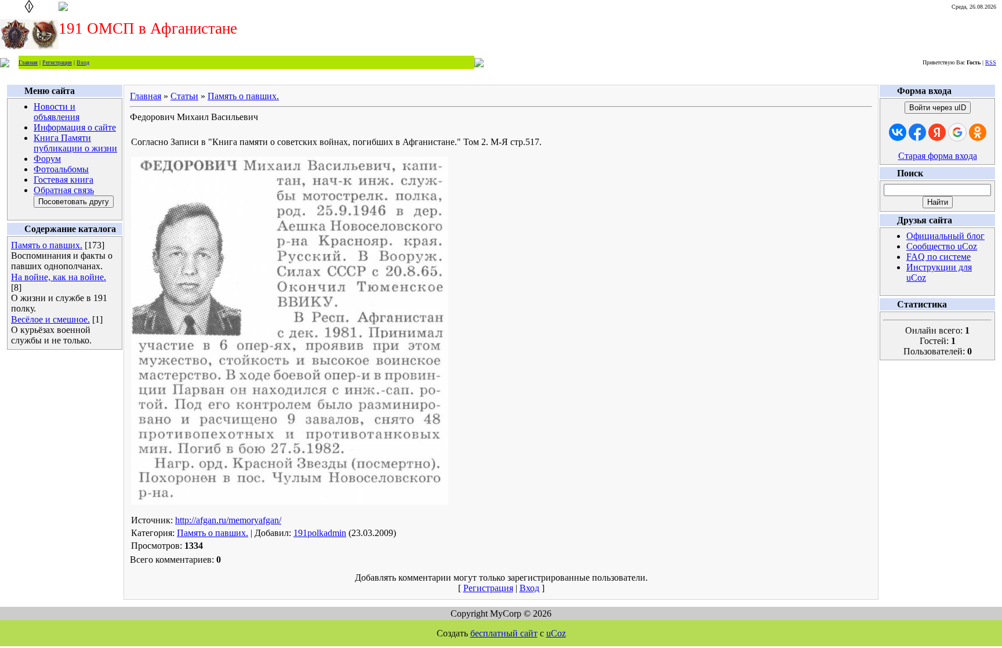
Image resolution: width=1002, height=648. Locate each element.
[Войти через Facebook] (917, 132)
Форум (47, 159)
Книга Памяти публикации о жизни (75, 143)
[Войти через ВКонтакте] (897, 132)
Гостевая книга (63, 179)
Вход (83, 62)
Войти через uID (937, 107)
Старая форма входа (937, 156)
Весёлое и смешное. (50, 319)
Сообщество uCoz (941, 246)
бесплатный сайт (504, 633)
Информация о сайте (75, 127)
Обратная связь (64, 190)
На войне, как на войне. (58, 277)
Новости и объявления (56, 112)
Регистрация (57, 62)
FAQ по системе (938, 257)
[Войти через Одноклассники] (977, 132)
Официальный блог (945, 236)
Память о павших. (46, 245)
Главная (28, 62)
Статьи (184, 96)
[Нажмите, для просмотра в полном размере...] (289, 501)
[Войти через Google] (957, 132)
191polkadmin (319, 533)
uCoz (556, 633)
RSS (990, 62)
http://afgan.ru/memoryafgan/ (228, 520)
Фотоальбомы (61, 169)
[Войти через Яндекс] (937, 132)
